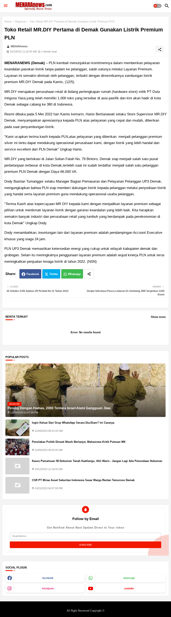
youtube (129, 588)
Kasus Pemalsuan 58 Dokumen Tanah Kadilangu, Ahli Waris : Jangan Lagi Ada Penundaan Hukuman (97, 461)
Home (7, 21)
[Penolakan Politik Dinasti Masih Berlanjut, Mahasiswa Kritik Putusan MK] (17, 447)
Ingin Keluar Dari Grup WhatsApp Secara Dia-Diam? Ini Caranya (73, 422)
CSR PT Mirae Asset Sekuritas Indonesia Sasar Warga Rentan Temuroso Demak (83, 480)
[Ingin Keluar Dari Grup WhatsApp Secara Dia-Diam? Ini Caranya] (17, 427)
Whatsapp (74, 274)
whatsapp (129, 578)
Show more (158, 316)
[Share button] (89, 274)
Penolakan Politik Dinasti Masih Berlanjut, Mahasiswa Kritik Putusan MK (79, 441)
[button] (157, 6)
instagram (48, 588)
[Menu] (5, 6)
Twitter (53, 274)
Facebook (32, 274)
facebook (47, 578)
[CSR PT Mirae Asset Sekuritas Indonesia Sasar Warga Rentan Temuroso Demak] (17, 485)
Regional (20, 21)
